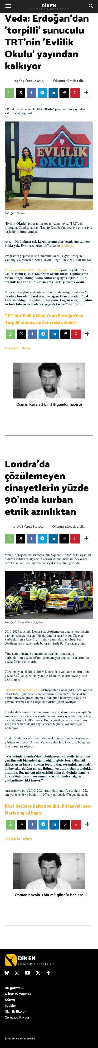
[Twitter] (38, 973)
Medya (26, 348)
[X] (20, 93)
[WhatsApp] (9, 93)
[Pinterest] (75, 93)
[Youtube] (28, 973)
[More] (86, 93)
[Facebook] (31, 93)
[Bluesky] (7, 973)
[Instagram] (17, 973)
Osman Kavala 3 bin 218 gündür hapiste (49, 404)
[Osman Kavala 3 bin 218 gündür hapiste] (49, 380)
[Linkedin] (53, 93)
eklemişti (67, 245)
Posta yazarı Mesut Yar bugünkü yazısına (32, 270)
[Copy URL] (64, 93)
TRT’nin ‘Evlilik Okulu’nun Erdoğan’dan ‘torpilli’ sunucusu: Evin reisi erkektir (44, 319)
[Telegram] (42, 93)
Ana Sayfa (11, 348)
